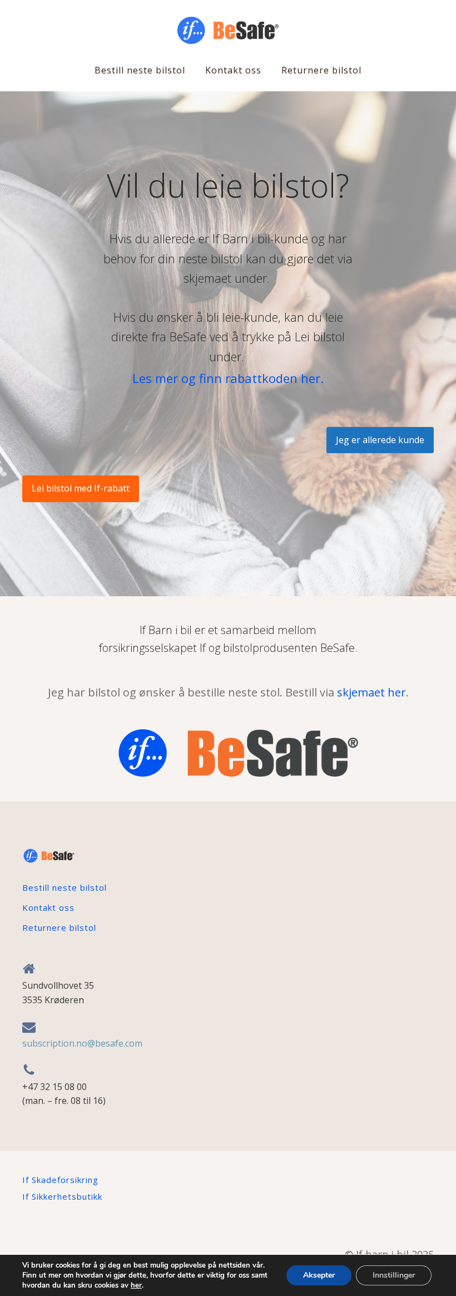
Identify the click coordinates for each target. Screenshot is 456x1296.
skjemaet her (371, 692)
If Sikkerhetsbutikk (62, 1196)
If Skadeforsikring (60, 1179)
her (136, 1285)
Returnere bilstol (321, 70)
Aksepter (319, 1275)
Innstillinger (394, 1275)
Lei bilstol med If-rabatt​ (81, 488)
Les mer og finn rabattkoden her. (228, 378)
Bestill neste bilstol (140, 70)
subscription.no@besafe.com (82, 1043)
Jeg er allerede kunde (380, 440)
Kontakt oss (233, 70)
